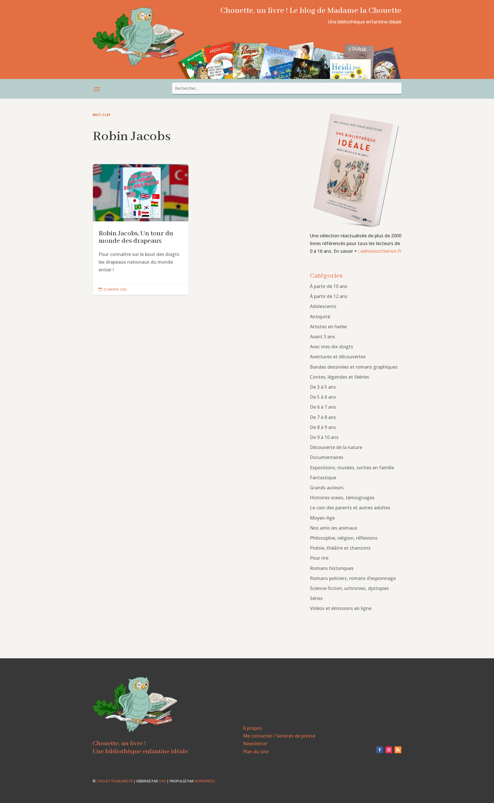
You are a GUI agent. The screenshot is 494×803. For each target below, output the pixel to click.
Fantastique (323, 477)
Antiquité (320, 316)
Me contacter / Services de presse (279, 736)
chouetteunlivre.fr (115, 781)
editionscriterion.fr (380, 251)
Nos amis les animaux (333, 528)
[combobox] (286, 88)
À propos (252, 728)
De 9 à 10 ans (324, 437)
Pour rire (319, 558)
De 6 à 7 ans (323, 407)
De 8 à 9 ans (323, 427)
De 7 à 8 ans (323, 417)
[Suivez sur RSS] (398, 749)
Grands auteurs (327, 487)
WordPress (204, 781)
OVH (162, 781)
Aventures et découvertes (338, 356)
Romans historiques (332, 568)
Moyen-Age (322, 518)
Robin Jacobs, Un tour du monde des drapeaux (140, 229)
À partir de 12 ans (328, 296)
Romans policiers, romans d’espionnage (353, 578)
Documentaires (326, 457)
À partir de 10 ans (328, 286)
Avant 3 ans (322, 336)
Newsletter (255, 743)
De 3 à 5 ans (323, 387)
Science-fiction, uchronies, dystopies (349, 588)
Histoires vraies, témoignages (342, 497)
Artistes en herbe (328, 326)
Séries (316, 598)
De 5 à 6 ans (323, 397)
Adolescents (323, 306)
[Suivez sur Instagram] (388, 749)
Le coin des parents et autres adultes (350, 507)
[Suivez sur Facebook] (379, 749)
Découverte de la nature (336, 447)
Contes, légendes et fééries (339, 377)
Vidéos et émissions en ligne (340, 608)
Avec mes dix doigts (331, 346)
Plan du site (255, 751)
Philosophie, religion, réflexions (343, 538)
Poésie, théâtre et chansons (340, 548)
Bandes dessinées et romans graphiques (354, 367)
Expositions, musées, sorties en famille (352, 467)
